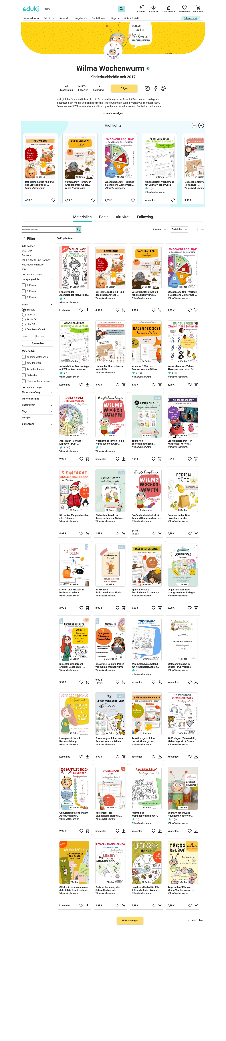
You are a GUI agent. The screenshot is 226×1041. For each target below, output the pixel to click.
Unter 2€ (31, 314)
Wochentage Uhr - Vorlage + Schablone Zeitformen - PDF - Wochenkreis (119, 183)
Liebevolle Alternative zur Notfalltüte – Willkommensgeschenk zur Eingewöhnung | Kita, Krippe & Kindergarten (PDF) (199, 183)
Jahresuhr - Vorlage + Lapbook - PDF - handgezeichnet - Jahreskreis (71, 442)
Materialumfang (31, 392)
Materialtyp (28, 351)
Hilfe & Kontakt (131, 18)
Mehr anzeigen (114, 113)
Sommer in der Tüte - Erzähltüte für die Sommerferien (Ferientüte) (183, 517)
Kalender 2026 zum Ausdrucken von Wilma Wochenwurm (144, 368)
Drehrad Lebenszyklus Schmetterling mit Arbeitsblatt (107, 889)
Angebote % (81, 18)
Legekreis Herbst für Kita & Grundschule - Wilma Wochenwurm (145, 889)
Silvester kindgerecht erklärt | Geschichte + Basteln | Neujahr (71, 665)
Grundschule (30, 18)
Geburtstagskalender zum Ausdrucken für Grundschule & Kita (73, 814)
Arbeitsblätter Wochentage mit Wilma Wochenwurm (159, 183)
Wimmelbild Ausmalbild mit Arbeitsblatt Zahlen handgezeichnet (145, 665)
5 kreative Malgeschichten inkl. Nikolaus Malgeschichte (74, 517)
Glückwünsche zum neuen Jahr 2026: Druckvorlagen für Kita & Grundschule (73, 889)
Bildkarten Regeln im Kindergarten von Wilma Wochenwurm (108, 517)
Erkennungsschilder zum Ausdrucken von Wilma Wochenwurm (109, 740)
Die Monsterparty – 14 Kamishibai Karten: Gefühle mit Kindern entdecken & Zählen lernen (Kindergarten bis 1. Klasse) (183, 442)
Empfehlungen (99, 18)
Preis (25, 304)
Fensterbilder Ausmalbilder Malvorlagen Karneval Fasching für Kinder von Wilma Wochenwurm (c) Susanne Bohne (74, 293)
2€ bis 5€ (32, 319)
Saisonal (63, 18)
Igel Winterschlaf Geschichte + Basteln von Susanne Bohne (145, 591)
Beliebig (31, 309)
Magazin (115, 18)
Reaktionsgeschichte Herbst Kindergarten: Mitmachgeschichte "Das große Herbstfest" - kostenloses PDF (145, 740)
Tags (24, 411)
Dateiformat (28, 405)
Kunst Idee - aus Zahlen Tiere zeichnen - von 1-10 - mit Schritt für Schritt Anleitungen (183, 368)
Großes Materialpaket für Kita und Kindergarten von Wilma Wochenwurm (146, 517)
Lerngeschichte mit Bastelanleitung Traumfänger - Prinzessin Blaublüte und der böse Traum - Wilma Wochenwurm (73, 740)
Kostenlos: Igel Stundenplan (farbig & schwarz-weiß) (107, 814)
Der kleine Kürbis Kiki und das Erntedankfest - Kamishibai (39, 183)
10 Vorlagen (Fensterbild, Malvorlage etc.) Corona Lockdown (182, 740)
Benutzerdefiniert (36, 329)
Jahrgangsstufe (31, 279)
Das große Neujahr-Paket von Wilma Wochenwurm (109, 665)
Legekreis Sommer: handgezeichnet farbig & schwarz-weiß (181, 591)
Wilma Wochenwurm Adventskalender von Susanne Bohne (179, 814)
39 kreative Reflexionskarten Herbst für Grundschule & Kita (108, 591)
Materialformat (30, 398)
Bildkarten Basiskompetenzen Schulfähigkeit (142, 442)
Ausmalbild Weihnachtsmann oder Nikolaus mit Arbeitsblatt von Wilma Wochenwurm (145, 814)
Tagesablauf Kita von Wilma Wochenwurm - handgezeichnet (180, 889)
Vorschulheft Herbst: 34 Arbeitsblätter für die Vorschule (78, 183)
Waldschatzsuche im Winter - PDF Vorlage (179, 665)
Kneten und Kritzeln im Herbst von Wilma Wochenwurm (71, 591)
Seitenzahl (28, 423)
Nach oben (197, 920)
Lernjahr (26, 417)
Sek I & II (48, 18)
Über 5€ (31, 324)
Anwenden (38, 343)
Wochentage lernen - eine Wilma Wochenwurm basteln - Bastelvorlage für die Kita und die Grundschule (110, 442)
